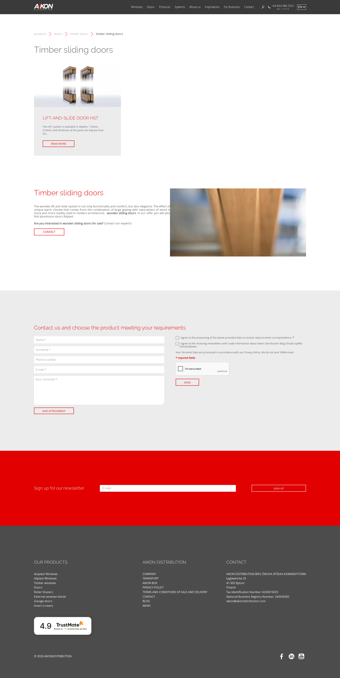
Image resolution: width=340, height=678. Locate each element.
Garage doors (43, 601)
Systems (180, 7)
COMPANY (149, 574)
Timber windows (45, 583)
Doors (150, 7)
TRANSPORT (151, 578)
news (147, 606)
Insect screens (43, 606)
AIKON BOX (150, 583)
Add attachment (54, 411)
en (300, 7)
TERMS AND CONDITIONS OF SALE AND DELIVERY (175, 592)
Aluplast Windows (46, 574)
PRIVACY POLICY (153, 587)
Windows (137, 7)
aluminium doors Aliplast (56, 216)
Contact (249, 7)
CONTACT (149, 597)
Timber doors (79, 34)
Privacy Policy (252, 352)
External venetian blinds (50, 597)
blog (146, 601)
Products (164, 7)
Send (187, 382)
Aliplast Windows (45, 578)
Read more (58, 143)
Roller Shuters (43, 592)
